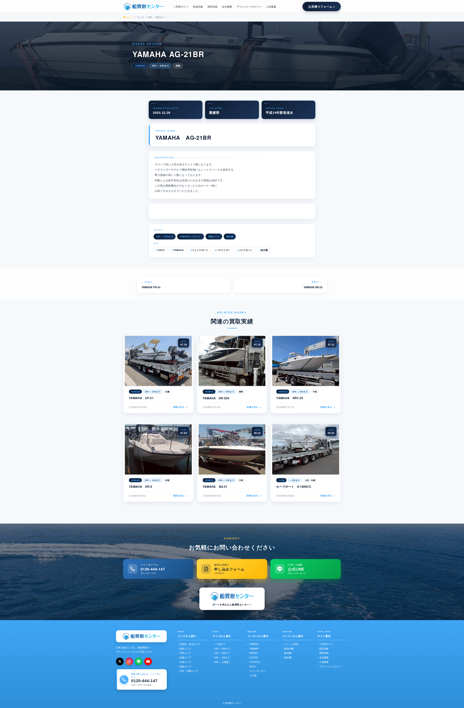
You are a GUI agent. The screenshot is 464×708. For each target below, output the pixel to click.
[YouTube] (148, 661)
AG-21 (161, 250)
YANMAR (254, 648)
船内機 (287, 653)
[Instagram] (129, 661)
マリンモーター (257, 670)
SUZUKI (253, 657)
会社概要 (324, 657)
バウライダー (223, 250)
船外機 (229, 236)
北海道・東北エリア (190, 644)
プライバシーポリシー (331, 666)
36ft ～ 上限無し (222, 662)
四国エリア (213, 236)
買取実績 (324, 653)
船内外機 (289, 648)
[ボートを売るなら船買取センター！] (143, 6)
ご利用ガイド (326, 644)
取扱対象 (324, 648)
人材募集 (324, 662)
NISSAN (253, 653)
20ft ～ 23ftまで (164, 236)
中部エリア (185, 653)
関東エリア (185, 648)
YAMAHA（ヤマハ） (190, 236)
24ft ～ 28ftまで (222, 653)
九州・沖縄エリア (188, 670)
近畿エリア (185, 657)
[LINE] (138, 661)
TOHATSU (254, 662)
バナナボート (245, 250)
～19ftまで (219, 644)
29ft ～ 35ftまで (222, 657)
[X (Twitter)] (120, 661)
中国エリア (185, 662)
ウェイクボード (200, 250)
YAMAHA (178, 250)
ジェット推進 (291, 644)
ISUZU (252, 666)
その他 (252, 675)
